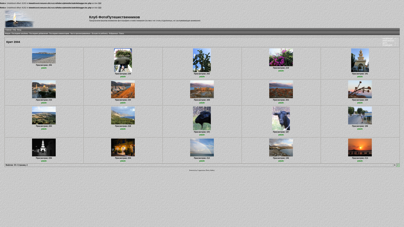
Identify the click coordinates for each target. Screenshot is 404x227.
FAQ (14, 30)
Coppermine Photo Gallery (206, 170)
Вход (19, 30)
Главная (8, 30)
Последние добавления (38, 33)
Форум (7, 33)
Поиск (121, 33)
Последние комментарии (59, 33)
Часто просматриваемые (80, 33)
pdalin (44, 68)
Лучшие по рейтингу (100, 33)
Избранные (113, 33)
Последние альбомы (20, 33)
